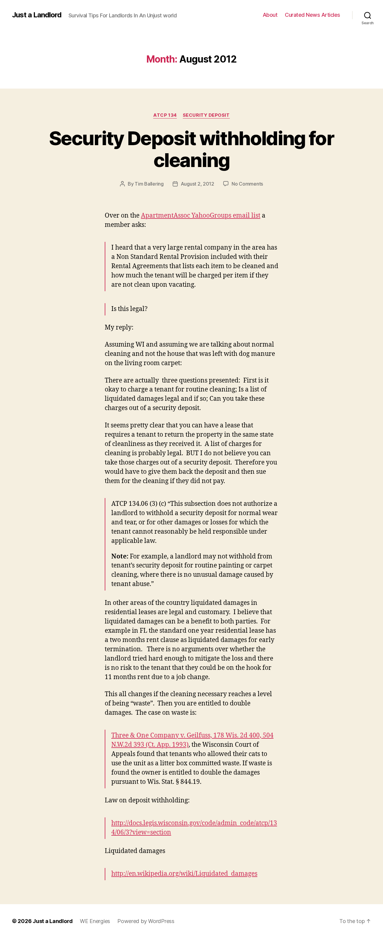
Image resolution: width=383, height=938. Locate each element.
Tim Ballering (149, 184)
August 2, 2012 (197, 184)
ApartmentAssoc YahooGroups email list (200, 216)
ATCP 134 (165, 115)
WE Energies (95, 921)
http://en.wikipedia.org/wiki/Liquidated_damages (184, 874)
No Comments (247, 184)
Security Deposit (206, 115)
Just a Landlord (36, 15)
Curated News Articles (312, 15)
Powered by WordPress (145, 921)
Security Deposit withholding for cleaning (191, 149)
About (270, 15)
